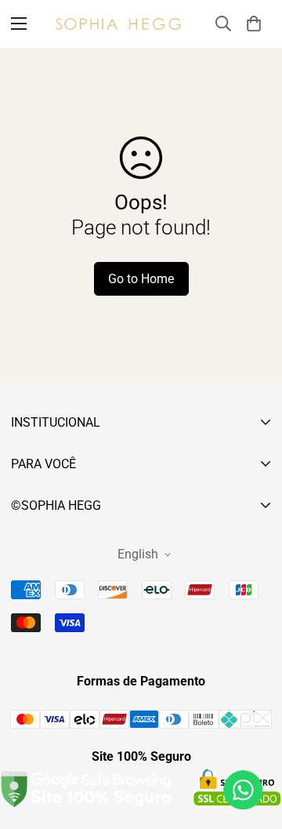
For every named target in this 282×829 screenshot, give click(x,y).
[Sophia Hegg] (118, 24)
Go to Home (141, 278)
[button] (254, 23)
